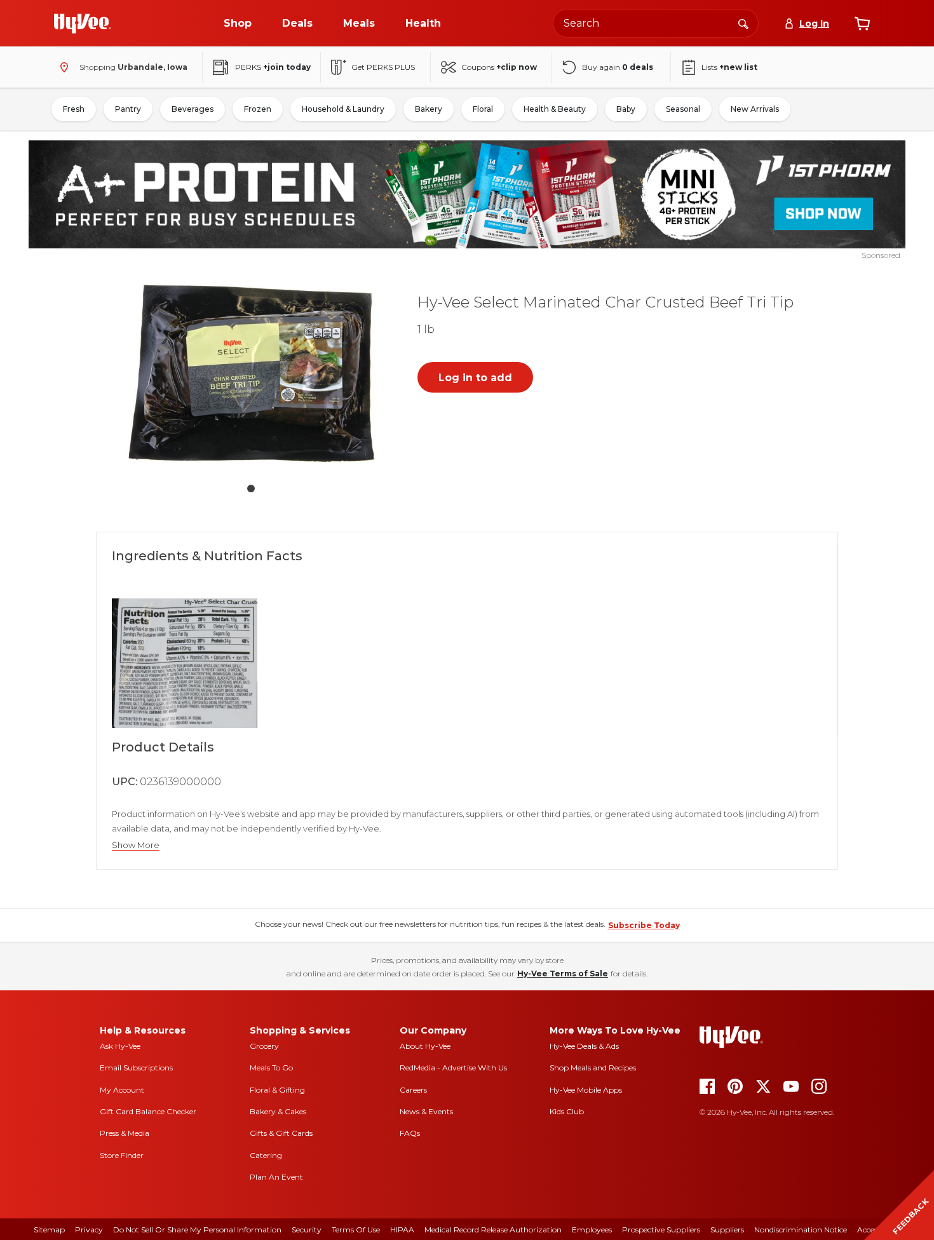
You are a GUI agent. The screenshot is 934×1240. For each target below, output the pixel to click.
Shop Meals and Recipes (593, 1067)
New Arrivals (755, 109)
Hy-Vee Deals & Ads (584, 1046)
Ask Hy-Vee (120, 1046)
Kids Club (567, 1111)
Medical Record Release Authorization (493, 1229)
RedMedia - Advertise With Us (453, 1067)
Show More (135, 845)
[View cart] (862, 23)
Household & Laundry (343, 109)
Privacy (89, 1229)
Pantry (128, 109)
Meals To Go (271, 1067)
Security (306, 1229)
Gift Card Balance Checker (148, 1111)
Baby (625, 109)
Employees (592, 1229)
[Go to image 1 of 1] (251, 488)
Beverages (192, 109)
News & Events (426, 1111)
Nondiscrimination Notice (800, 1229)
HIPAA (402, 1229)
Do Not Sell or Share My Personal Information (197, 1229)
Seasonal (683, 109)
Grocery (264, 1046)
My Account (122, 1090)
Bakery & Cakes (278, 1111)
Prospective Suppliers (661, 1229)
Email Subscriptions (136, 1067)
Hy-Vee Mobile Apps (586, 1090)
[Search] (743, 23)
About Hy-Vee (425, 1046)
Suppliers (727, 1229)
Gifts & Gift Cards (281, 1133)
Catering (266, 1155)
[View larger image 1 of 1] (251, 376)
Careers (413, 1090)
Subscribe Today (644, 925)
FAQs (410, 1133)
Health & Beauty (555, 109)
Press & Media (124, 1133)
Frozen (257, 109)
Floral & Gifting (277, 1090)
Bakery (428, 109)
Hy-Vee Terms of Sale (562, 973)
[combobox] (656, 23)
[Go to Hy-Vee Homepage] (82, 23)
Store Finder (122, 1155)
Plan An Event (276, 1177)
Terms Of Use (356, 1229)
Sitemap (49, 1229)
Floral (483, 109)
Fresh (74, 109)
